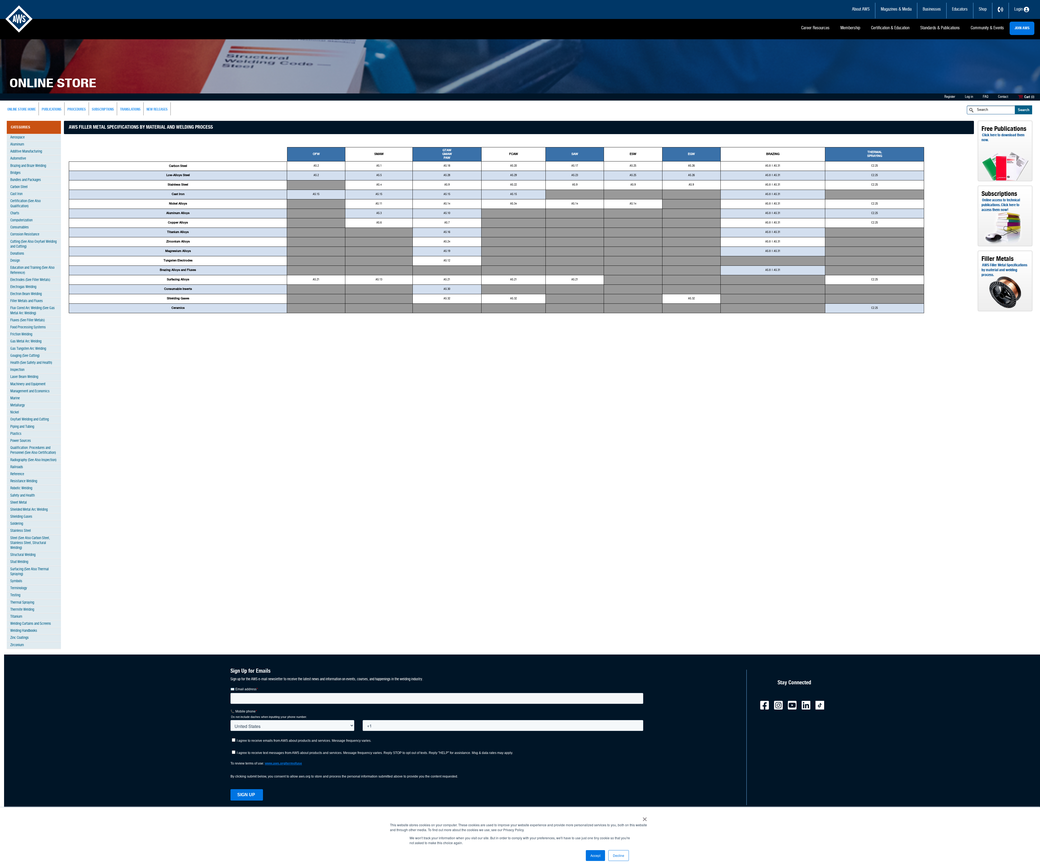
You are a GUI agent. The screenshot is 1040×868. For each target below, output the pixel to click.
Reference (17, 474)
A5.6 (379, 222)
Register (949, 97)
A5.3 (379, 213)
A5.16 (447, 232)
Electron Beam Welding (26, 294)
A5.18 (447, 165)
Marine (15, 398)
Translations (130, 109)
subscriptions (103, 109)
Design (15, 261)
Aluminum (17, 144)
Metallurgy (17, 405)
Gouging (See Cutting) (25, 356)
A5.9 (447, 184)
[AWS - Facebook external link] (766, 709)
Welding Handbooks (23, 631)
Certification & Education (890, 28)
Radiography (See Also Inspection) (33, 460)
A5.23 (574, 175)
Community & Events (987, 28)
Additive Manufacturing (26, 152)
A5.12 (447, 260)
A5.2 (316, 165)
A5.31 (777, 165)
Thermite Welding (22, 610)
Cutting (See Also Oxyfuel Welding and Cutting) (33, 244)
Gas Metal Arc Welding (25, 341)
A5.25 (633, 165)
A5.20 (513, 165)
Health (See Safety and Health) (31, 363)
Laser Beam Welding (24, 377)
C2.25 (874, 165)
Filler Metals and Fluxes (26, 301)
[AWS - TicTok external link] (821, 709)
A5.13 (379, 279)
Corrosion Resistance (24, 234)
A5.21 (316, 279)
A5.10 (447, 213)
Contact (1003, 97)
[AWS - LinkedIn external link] (808, 709)
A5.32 (447, 298)
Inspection (17, 370)
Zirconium (17, 645)
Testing (15, 595)
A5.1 (379, 165)
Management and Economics (30, 391)
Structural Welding (22, 555)
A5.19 (447, 251)
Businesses (932, 9)
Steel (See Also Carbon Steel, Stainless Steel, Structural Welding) (30, 543)
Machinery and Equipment (28, 384)
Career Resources (815, 28)
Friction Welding (21, 334)
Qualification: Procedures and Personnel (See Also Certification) (33, 450)
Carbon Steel (19, 187)
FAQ (985, 97)
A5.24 (447, 241)
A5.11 (379, 203)
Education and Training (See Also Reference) (32, 270)
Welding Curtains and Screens (30, 624)
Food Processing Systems (28, 327)
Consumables (19, 227)
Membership (850, 28)
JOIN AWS (1022, 28)
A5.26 (691, 165)
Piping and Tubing (22, 427)
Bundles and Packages (25, 180)
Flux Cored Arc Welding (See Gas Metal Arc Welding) (32, 310)
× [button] (645, 817)
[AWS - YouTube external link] (794, 709)
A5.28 (447, 175)
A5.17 (574, 165)
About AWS (861, 9)
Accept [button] (595, 855)
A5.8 (768, 165)
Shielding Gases (21, 517)
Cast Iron (16, 194)
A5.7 (447, 222)
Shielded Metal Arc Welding (29, 510)
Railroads (16, 467)
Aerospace (17, 137)
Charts (14, 213)
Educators (960, 9)
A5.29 (513, 175)
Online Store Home (21, 109)
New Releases (157, 109)
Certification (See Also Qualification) (25, 203)
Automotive (18, 159)
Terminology (18, 588)
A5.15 (316, 194)
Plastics (15, 434)
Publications (51, 109)
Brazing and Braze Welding (28, 166)
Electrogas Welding (23, 287)
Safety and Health (22, 496)
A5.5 (379, 175)
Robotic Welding (21, 488)
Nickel (14, 412)
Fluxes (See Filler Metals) (27, 320)
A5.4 (379, 184)
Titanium (16, 617)
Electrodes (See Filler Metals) (30, 280)
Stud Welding (19, 562)
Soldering (16, 524)
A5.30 (447, 289)
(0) (1032, 97)
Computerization (21, 220)
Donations (17, 254)
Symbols (16, 581)
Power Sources (20, 441)
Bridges (15, 173)
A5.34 (513, 203)
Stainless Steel (20, 531)
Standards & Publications (940, 28)
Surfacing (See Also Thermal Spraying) (29, 571)
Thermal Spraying (22, 603)
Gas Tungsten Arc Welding (28, 349)
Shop (983, 9)
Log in (969, 97)
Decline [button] (618, 855)
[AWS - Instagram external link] (780, 709)
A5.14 (447, 203)
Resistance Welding (23, 481)
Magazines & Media (896, 9)
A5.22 (513, 184)
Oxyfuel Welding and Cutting (29, 419)
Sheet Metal (18, 503)
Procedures (76, 109)
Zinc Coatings (19, 638)
